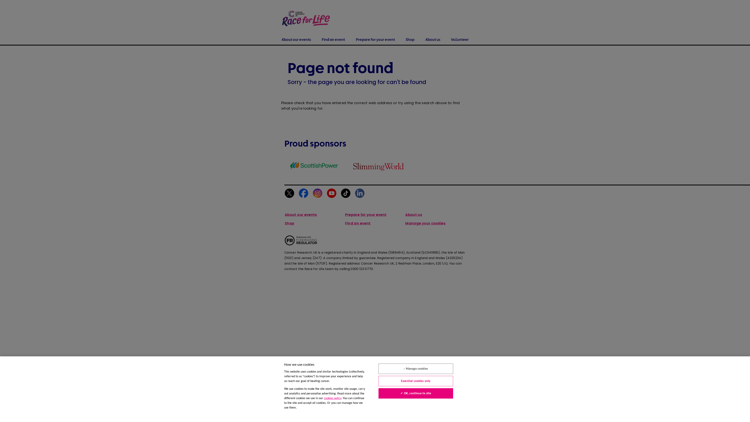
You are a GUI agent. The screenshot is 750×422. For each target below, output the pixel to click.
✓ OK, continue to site (415, 393)
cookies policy (332, 398)
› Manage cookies (416, 368)
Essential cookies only (416, 381)
